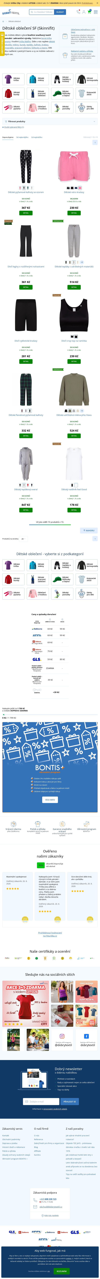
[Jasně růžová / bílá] (80, 188)
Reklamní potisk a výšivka (82, 51)
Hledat (60, 12)
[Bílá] (76, 485)
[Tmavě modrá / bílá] (24, 188)
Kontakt (5, 1135)
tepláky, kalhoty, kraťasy (37, 44)
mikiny (16, 44)
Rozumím (62, 1271)
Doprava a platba (9, 1143)
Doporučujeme (7, 137)
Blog (36, 1147)
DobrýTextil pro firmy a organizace (49, 1143)
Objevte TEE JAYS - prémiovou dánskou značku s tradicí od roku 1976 (80, 1147)
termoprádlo (8, 47)
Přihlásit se (70, 1101)
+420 (48, 1199)
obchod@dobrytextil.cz (51, 1206)
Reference (38, 1139)
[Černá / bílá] (68, 188)
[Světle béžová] (78, 262)
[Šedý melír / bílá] (32, 188)
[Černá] (66, 262)
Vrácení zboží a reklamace (13, 1147)
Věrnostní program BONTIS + (14, 1159)
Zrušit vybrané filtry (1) (14, 127)
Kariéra (37, 1155)
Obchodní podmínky (11, 1139)
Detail (26, 213)
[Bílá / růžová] (26, 411)
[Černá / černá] (72, 188)
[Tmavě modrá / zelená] (30, 411)
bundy (23, 44)
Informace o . (49, 1109)
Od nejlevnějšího (22, 137)
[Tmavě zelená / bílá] (28, 188)
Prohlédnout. (87, 3)
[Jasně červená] (28, 485)
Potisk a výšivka (9, 1151)
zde (48, 1271)
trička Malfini (25, 41)
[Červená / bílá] (20, 188)
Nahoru (89, 530)
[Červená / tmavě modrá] (22, 411)
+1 (82, 262)
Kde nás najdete (51, 1215)
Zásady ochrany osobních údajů (16, 1155)
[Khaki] (70, 262)
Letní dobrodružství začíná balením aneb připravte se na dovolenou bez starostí (81, 1166)
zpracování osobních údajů (55, 1109)
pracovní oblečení (23, 47)
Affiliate (37, 1151)
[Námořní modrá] (32, 485)
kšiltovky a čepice (39, 47)
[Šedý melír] (74, 262)
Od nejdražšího (36, 137)
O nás (36, 1135)
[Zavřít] (97, 3)
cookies (68, 1258)
